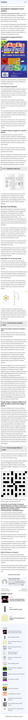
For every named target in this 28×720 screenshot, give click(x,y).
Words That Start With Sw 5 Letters (17, 618)
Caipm (22, 584)
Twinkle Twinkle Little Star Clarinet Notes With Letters (17, 599)
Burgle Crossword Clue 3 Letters (16, 674)
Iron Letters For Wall (13, 679)
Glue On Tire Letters (13, 688)
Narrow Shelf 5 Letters (15, 609)
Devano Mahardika (14, 579)
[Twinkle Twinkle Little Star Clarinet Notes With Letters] (5, 599)
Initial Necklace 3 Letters (14, 694)
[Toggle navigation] (25, 2)
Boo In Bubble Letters (13, 663)
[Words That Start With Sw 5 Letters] (5, 618)
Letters (11, 597)
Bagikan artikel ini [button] (13, 574)
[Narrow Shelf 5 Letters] (5, 608)
